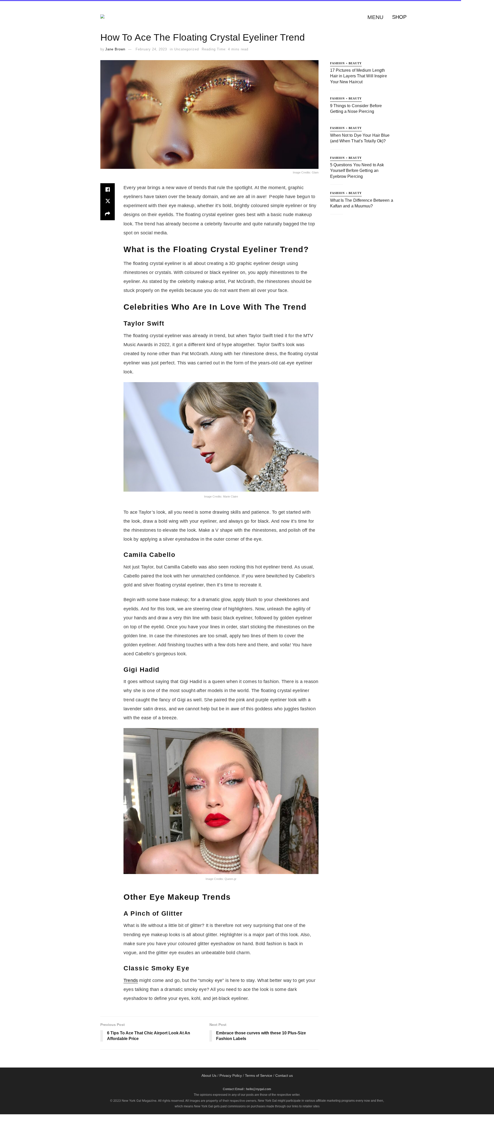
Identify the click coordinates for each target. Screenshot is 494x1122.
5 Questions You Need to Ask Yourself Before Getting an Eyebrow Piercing (357, 171)
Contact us (284, 1075)
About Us (208, 1075)
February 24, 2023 (151, 49)
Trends (130, 980)
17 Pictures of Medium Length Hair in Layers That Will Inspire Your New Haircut (358, 76)
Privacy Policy (230, 1075)
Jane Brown (115, 49)
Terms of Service (258, 1075)
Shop (399, 17)
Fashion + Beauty (346, 63)
